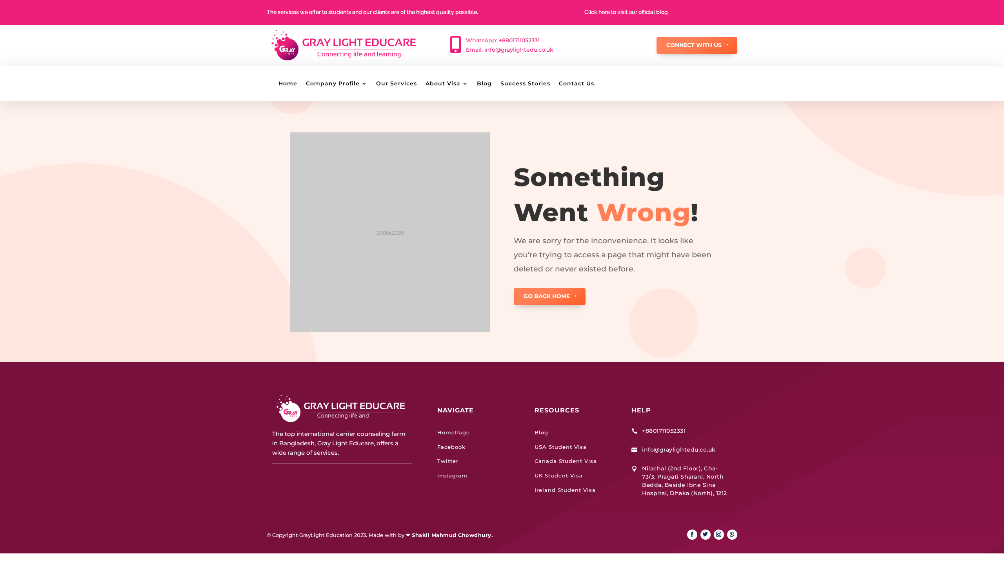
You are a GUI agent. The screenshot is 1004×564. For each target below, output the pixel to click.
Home (287, 84)
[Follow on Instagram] (719, 535)
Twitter (447, 461)
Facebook (451, 447)
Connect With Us (694, 45)
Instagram (452, 475)
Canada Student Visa (566, 461)
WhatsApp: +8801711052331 (503, 40)
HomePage (453, 432)
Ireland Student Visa (565, 490)
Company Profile (333, 84)
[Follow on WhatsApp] (732, 535)
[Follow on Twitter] (705, 535)
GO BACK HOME (547, 296)
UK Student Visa (559, 475)
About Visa (443, 84)
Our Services (396, 84)
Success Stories (525, 84)
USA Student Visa (561, 447)
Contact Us (576, 84)
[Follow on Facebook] (692, 535)
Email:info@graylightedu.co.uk (509, 49)
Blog (484, 84)
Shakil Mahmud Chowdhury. (452, 535)
